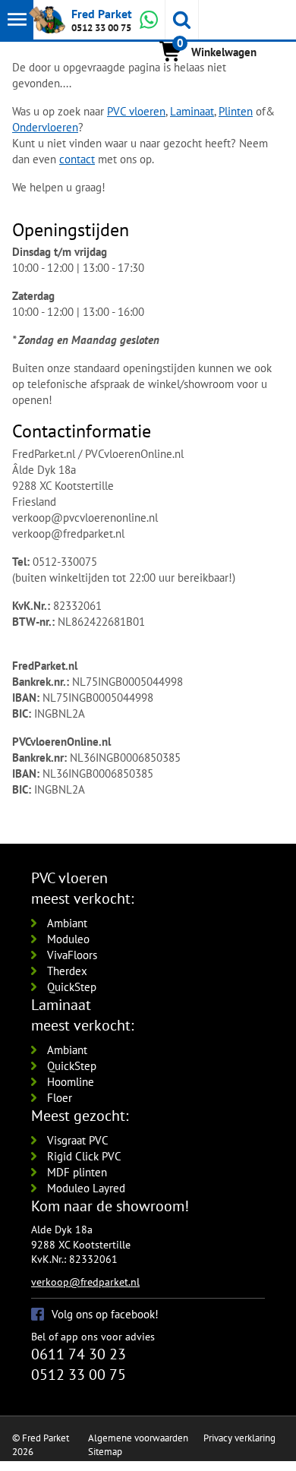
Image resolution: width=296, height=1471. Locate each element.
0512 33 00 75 (101, 27)
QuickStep (71, 987)
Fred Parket (101, 13)
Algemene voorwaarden (138, 1438)
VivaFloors (72, 955)
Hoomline (70, 1082)
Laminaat (192, 111)
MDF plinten (77, 1172)
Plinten (236, 111)
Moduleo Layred (86, 1188)
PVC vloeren (136, 111)
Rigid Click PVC (84, 1156)
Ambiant (67, 923)
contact (77, 159)
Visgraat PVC (78, 1140)
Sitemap (105, 1451)
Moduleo (68, 939)
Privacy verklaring (239, 1438)
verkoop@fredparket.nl (85, 1282)
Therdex (67, 971)
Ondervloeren (45, 127)
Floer (59, 1098)
